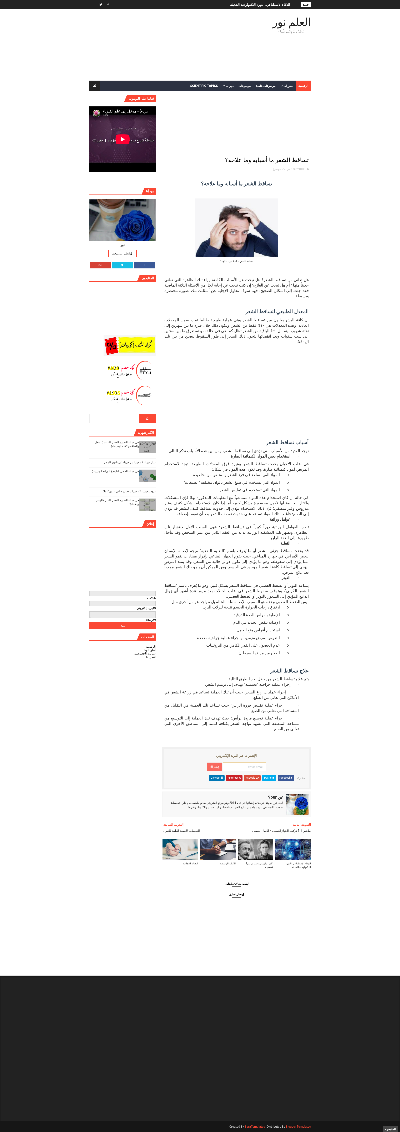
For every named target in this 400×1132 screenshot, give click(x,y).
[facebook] (108, 4)
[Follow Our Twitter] (122, 265)
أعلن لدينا (150, 650)
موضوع (277, 169)
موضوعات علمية (266, 85)
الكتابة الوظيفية (228, 863)
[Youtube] (93, 4)
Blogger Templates (298, 1126)
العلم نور (291, 22)
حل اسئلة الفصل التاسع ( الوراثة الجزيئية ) (115, 471)
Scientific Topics (204, 85)
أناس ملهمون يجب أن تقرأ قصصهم (259, 865)
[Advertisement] (165, 45)
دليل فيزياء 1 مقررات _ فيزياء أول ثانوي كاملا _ (130, 462)
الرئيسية (303, 85)
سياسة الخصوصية (145, 653)
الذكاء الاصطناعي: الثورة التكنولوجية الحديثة (260, 5)
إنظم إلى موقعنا (121, 253)
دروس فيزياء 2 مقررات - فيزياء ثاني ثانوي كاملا (129, 491)
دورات (230, 85)
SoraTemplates (255, 1126)
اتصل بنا (151, 657)
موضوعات (245, 85)
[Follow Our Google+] (100, 265)
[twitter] (101, 4)
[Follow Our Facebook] (144, 265)
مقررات (288, 85)
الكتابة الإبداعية (190, 863)
